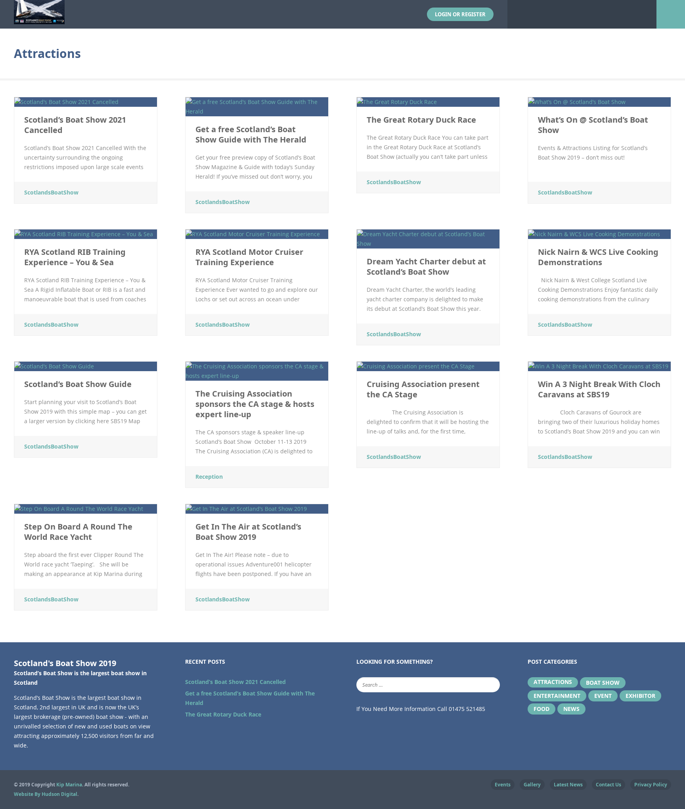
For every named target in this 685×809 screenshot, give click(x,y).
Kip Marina (69, 784)
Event (603, 695)
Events (503, 784)
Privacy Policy (650, 784)
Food (541, 709)
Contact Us (608, 784)
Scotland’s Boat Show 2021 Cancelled (235, 682)
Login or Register (460, 14)
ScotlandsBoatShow (51, 192)
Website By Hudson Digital (45, 794)
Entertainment (557, 695)
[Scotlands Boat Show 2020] (39, 19)
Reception (209, 476)
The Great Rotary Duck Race (223, 714)
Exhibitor (640, 695)
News (571, 709)
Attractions (553, 682)
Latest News (568, 784)
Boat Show (603, 682)
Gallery (532, 784)
